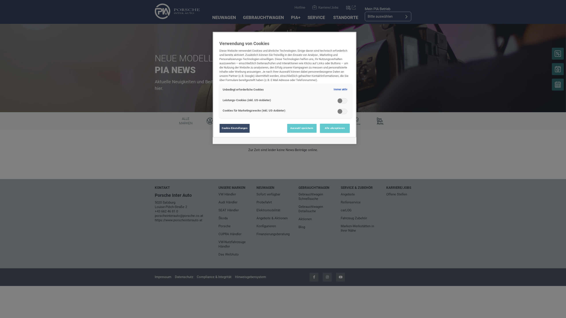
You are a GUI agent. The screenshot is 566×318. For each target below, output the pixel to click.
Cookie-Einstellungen (234, 128)
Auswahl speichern (301, 128)
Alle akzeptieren (335, 128)
